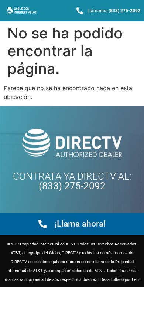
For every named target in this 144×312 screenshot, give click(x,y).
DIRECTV (96, 176)
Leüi (136, 279)
